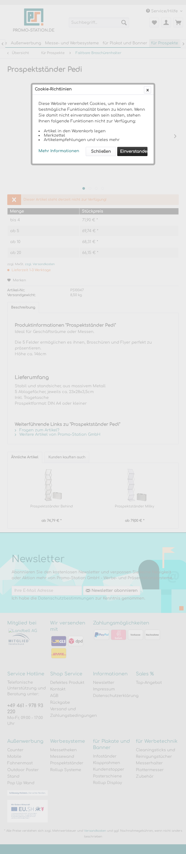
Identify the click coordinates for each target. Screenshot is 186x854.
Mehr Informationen (59, 151)
